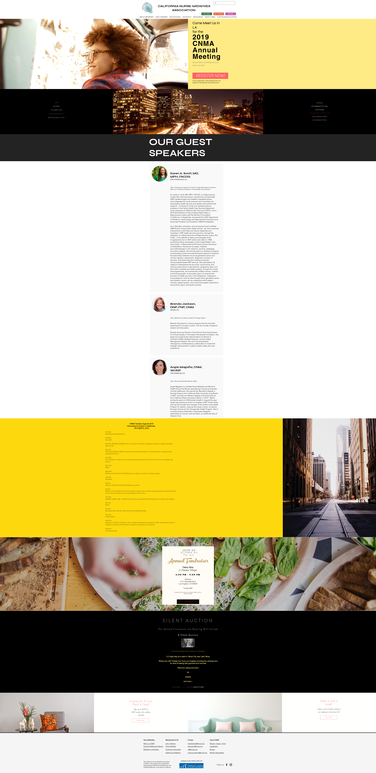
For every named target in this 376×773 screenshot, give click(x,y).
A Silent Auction (188, 635)
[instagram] (230, 764)
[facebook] (226, 764)
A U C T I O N (198, 687)
